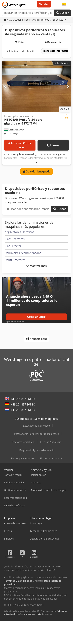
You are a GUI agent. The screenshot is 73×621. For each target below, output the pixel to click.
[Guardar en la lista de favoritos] (66, 116)
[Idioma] (64, 4)
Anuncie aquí (38, 339)
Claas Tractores (15, 239)
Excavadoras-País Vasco (36, 425)
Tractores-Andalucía (23, 442)
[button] (69, 4)
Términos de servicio (30, 613)
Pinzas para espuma (22, 458)
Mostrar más (38, 266)
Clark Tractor (13, 246)
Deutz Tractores (15, 260)
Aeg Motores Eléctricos (19, 232)
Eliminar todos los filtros (23, 51)
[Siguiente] (68, 86)
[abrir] (36, 162)
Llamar (54, 145)
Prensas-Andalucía (50, 442)
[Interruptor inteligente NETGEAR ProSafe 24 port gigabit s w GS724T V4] (36, 86)
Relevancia (54, 42)
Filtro (21, 42)
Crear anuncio (36, 317)
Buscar (64, 13)
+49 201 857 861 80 (23, 399)
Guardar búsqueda (38, 171)
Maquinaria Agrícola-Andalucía (36, 450)
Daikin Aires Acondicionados (23, 253)
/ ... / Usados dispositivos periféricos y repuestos (35, 19)
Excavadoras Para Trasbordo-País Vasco (36, 433)
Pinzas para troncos (51, 458)
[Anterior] (5, 86)
